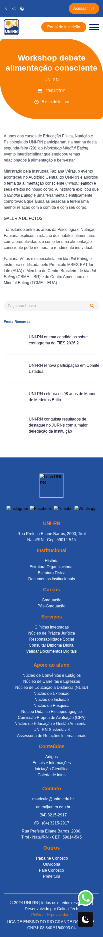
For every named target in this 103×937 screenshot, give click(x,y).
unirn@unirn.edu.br (53, 807)
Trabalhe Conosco (51, 858)
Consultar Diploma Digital (51, 645)
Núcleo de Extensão (52, 693)
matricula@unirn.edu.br (53, 799)
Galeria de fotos (52, 775)
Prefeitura (51, 876)
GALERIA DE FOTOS (24, 218)
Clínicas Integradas (51, 627)
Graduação (52, 600)
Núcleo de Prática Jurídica (51, 633)
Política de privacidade (51, 915)
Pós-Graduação (52, 606)
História (51, 561)
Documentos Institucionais (51, 579)
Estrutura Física (52, 573)
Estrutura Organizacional (52, 567)
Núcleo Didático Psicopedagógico (51, 711)
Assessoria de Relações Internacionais (51, 736)
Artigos (51, 757)
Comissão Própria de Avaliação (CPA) (52, 717)
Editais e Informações (51, 763)
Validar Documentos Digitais (51, 651)
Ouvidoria (51, 864)
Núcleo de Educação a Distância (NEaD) (51, 687)
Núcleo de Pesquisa (52, 705)
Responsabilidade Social (51, 639)
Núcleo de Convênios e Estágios (51, 675)
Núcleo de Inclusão (51, 699)
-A (5, 9)
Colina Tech (67, 909)
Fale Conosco (51, 870)
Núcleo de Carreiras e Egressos (51, 681)
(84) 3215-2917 (53, 815)
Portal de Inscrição (63, 27)
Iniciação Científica (51, 769)
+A (14, 9)
